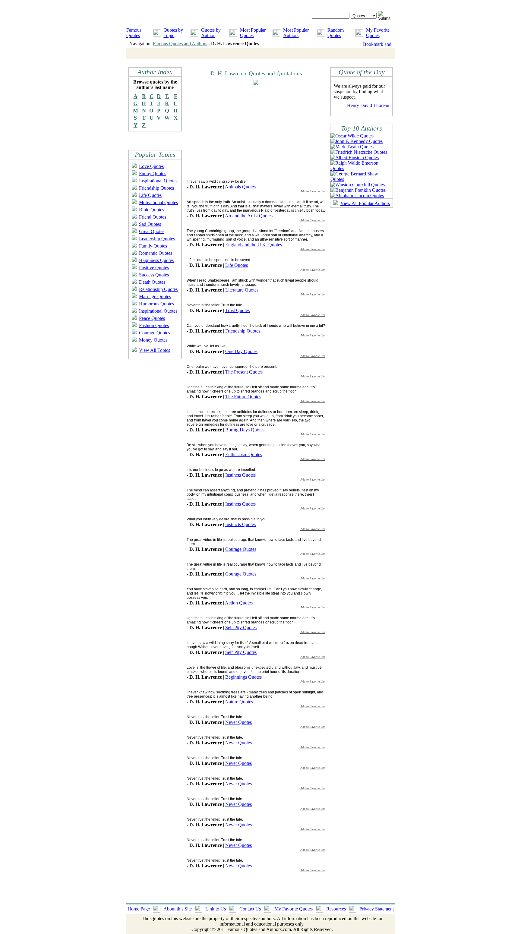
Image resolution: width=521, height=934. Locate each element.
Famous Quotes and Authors (180, 43)
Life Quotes (150, 195)
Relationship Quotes (158, 289)
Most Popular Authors (296, 32)
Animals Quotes (240, 186)
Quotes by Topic (173, 32)
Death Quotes (152, 282)
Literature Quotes (241, 289)
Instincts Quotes (240, 475)
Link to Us (215, 908)
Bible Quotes (151, 209)
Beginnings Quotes (243, 677)
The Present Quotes (244, 371)
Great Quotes (151, 231)
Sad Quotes (150, 224)
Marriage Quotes (155, 296)
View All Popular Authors (365, 203)
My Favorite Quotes (378, 32)
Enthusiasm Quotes (243, 454)
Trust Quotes (237, 310)
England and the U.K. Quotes (253, 244)
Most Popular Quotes (253, 32)
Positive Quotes (154, 267)
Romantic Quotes (155, 253)
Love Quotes (151, 166)
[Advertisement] (237, 132)
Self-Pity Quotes (241, 627)
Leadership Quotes (157, 238)
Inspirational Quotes (158, 180)
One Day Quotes (241, 351)
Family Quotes (153, 245)
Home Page (139, 908)
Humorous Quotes (156, 303)
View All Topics (154, 350)
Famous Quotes (133, 32)
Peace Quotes (152, 318)
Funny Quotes (152, 173)
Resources (336, 908)
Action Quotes (239, 602)
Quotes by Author (211, 32)
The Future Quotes (243, 396)
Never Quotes (238, 722)
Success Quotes (154, 274)
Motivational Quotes (158, 202)
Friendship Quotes (156, 188)
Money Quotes (153, 339)
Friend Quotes (152, 216)
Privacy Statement (376, 908)
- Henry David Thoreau (366, 105)
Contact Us (250, 908)
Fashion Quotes (154, 325)
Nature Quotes (239, 701)
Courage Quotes (154, 332)
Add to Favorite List (312, 191)
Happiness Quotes (156, 260)
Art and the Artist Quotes (249, 215)
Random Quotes (335, 32)
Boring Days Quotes (244, 429)
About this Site (177, 908)
